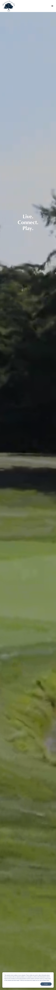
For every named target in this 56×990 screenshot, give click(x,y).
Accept (46, 984)
